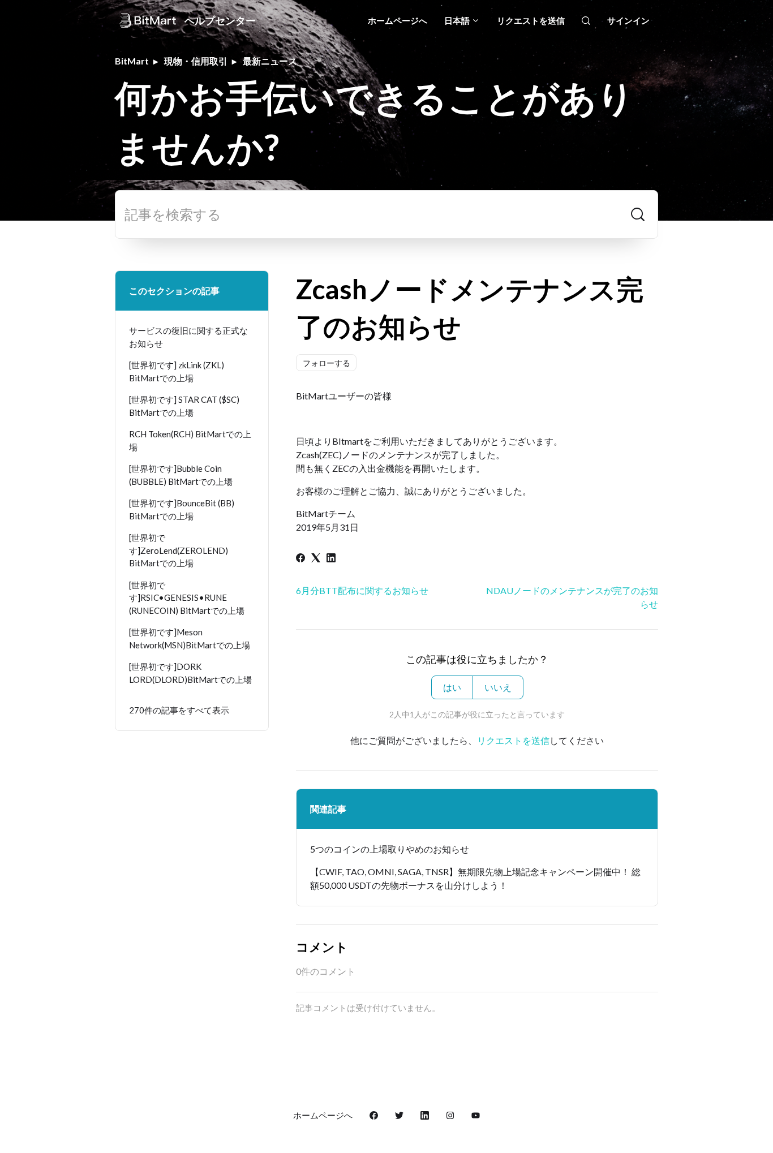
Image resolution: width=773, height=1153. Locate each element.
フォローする (326, 363)
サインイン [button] (628, 20)
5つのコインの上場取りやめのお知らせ (389, 849)
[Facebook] (300, 558)
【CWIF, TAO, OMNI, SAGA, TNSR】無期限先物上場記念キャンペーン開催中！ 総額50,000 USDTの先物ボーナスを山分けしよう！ (475, 878)
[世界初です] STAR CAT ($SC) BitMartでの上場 (184, 406)
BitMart (132, 60)
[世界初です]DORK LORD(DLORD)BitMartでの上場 (190, 673)
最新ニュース (270, 60)
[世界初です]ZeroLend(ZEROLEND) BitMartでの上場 (178, 550)
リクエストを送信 (531, 20)
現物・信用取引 (195, 60)
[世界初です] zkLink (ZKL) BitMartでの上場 (176, 371)
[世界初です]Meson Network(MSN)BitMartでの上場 (189, 638)
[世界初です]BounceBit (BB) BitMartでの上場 (181, 509)
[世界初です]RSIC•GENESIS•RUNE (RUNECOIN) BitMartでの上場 (186, 598)
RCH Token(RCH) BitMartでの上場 (190, 440)
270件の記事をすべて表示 (179, 710)
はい (452, 687)
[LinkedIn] (331, 558)
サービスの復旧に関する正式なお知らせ (188, 337)
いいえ (498, 687)
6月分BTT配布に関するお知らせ (362, 590)
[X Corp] (315, 558)
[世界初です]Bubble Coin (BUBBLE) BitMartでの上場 (181, 475)
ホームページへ (397, 20)
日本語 (457, 20)
